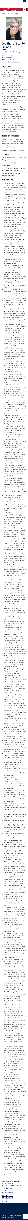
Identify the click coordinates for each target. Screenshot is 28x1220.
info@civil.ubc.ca (10, 1192)
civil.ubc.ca (10, 1191)
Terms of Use (18, 1215)
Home (3, 13)
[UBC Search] (24, 2)
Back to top (5, 1201)
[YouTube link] (10, 1198)
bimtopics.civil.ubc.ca (14, 62)
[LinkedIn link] (7, 1198)
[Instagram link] (12, 1198)
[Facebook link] (3, 1198)
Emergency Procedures (7, 1215)
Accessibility (11, 1217)
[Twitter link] (5, 1198)
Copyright (4, 1217)
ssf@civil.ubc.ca (10, 57)
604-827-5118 (10, 59)
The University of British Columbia (10, 3)
